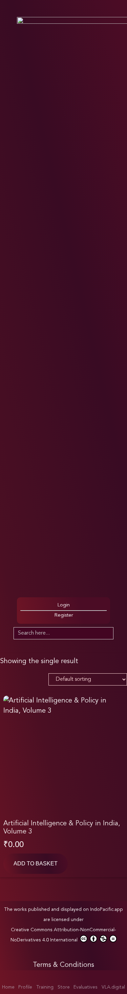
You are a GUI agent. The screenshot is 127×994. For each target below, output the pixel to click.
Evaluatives (85, 987)
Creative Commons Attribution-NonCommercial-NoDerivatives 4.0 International (63, 934)
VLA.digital (113, 987)
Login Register (63, 610)
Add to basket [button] (36, 863)
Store (64, 987)
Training (45, 987)
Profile (25, 987)
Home (8, 987)
